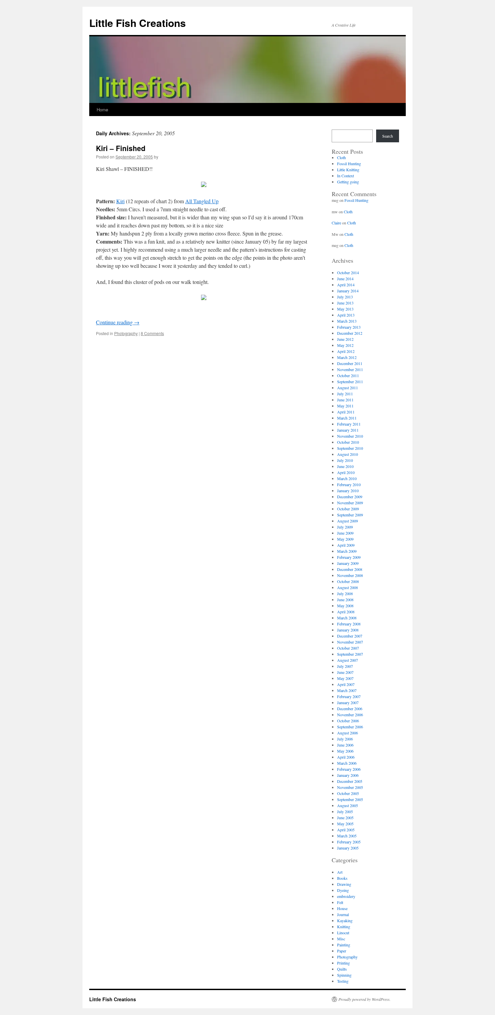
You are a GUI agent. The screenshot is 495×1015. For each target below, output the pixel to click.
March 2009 (347, 551)
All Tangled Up (202, 201)
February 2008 (349, 623)
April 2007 (346, 684)
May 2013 (345, 309)
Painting (343, 944)
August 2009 (347, 520)
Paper (341, 950)
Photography (126, 333)
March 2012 (347, 357)
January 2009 (348, 563)
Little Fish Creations (137, 22)
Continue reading (117, 322)
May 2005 (345, 823)
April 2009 (346, 545)
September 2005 (350, 799)
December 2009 (349, 496)
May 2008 (345, 605)
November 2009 (350, 502)
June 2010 (345, 466)
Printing (343, 963)
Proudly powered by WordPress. (364, 999)
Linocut (343, 932)
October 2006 (348, 720)
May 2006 (345, 751)
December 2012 (349, 333)
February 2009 (349, 557)
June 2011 (345, 399)
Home (102, 109)
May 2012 (345, 345)
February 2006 (349, 769)
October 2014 (348, 272)
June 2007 (345, 672)
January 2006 (348, 775)
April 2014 (346, 284)
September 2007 (350, 654)
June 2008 (345, 599)
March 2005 (347, 835)
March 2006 (347, 763)
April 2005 (346, 829)
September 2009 (350, 514)
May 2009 (345, 539)
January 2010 (348, 490)
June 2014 (345, 278)
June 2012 (345, 339)
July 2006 (345, 738)
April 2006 (346, 757)
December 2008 (349, 569)
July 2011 (345, 393)
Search (387, 136)
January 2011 (348, 430)
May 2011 (345, 405)
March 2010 (347, 478)
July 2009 (345, 527)
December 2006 (349, 708)
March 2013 (347, 321)
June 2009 (345, 533)
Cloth (341, 157)
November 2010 (350, 436)
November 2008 (350, 575)
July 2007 (345, 666)
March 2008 (347, 617)
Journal (343, 914)
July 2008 (345, 593)
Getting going (348, 181)
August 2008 (347, 587)
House (342, 908)
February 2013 (349, 327)
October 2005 (348, 793)
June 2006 (345, 745)
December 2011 (349, 363)
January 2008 (348, 629)
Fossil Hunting (349, 163)
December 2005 (349, 781)
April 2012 (346, 351)
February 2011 (349, 424)
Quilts (342, 969)
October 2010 (348, 442)
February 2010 (349, 484)
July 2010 (345, 460)
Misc (341, 938)
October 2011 (348, 375)
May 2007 (345, 678)
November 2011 (350, 369)
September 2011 (350, 381)
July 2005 (345, 811)
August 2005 (347, 805)
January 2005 (348, 847)
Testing (343, 981)
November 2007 (350, 642)
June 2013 (345, 302)
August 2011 (347, 387)
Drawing (344, 884)
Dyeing (343, 890)
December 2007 (349, 636)
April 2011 (346, 411)
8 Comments (152, 333)
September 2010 (350, 448)
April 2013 (346, 315)
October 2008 (348, 581)
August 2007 (347, 660)
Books (342, 878)
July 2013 (345, 296)
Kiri (120, 201)
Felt (340, 902)
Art (339, 872)
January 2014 (348, 290)
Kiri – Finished (120, 148)
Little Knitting (348, 169)
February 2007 (349, 696)
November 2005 (350, 787)
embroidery (346, 896)
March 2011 (347, 418)
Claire (336, 222)
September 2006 (350, 726)
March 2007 (347, 690)
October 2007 (348, 648)
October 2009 (348, 508)
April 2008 (346, 611)
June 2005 (345, 817)
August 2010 (347, 454)
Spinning (344, 975)
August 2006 (347, 732)
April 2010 (346, 472)
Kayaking (345, 920)
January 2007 (348, 702)
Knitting (343, 926)
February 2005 (349, 841)
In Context (345, 175)
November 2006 (350, 714)
